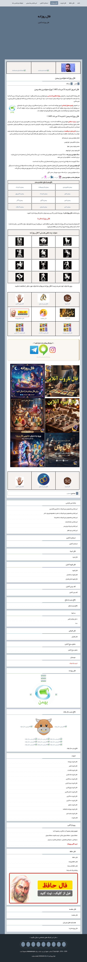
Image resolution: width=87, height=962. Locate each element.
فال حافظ (71, 2)
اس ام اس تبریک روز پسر (70, 525)
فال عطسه (74, 914)
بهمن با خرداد (20, 187)
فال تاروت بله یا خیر (71, 813)
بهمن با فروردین (67, 187)
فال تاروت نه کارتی (72, 796)
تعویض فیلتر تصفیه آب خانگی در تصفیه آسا (65, 830)
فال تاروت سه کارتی (71, 778)
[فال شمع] (27, 416)
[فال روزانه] (27, 381)
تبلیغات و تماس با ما (17, 2)
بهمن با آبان (43, 200)
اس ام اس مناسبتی (31, 2)
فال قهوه (74, 570)
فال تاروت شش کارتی (71, 791)
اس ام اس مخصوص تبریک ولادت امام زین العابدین (63, 508)
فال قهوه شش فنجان (71, 578)
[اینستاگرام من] (49, 944)
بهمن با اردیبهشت (43, 187)
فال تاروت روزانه (72, 761)
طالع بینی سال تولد (72, 748)
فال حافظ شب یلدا (72, 865)
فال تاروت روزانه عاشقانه (70, 809)
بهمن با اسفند (20, 206)
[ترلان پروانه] (43, 70)
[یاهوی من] (64, 944)
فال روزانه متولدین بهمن (65, 78)
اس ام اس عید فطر (72, 530)
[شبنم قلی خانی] (19, 70)
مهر (42, 177)
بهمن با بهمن (43, 206)
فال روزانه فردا (73, 928)
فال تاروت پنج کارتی (71, 787)
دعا (76, 623)
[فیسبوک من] (54, 944)
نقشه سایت (35, 955)
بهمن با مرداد (43, 193)
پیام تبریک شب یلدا (72, 870)
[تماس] (43, 944)
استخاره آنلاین (44, 2)
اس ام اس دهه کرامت (71, 521)
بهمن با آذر (20, 200)
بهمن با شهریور (19, 193)
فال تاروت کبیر (73, 765)
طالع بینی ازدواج (72, 605)
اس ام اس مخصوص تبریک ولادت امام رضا (65, 517)
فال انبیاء (74, 557)
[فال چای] (62, 450)
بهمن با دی (67, 206)
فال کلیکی (74, 636)
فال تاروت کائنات (72, 770)
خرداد (56, 177)
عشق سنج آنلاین (72, 649)
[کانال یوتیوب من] (28, 944)
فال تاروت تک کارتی (71, 774)
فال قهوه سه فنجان (72, 574)
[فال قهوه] (62, 416)
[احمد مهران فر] (68, 68)
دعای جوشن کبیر (72, 618)
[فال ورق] (27, 450)
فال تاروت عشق (72, 804)
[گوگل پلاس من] (33, 944)
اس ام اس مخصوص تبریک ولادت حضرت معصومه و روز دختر (60, 513)
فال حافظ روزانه (73, 861)
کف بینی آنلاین (73, 592)
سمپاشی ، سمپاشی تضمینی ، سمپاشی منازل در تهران (62, 839)
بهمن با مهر (67, 200)
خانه (78, 2)
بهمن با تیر (67, 193)
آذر (49, 177)
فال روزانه (54, 2)
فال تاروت (63, 2)
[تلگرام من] (59, 944)
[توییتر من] (38, 944)
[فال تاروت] (62, 381)
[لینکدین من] (23, 944)
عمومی (69, 493)
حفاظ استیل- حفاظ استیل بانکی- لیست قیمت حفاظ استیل (61, 835)
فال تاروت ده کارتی (72, 800)
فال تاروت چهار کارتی (71, 783)
